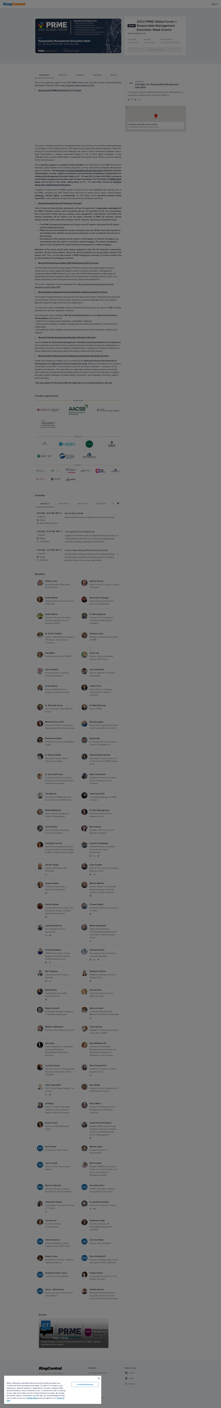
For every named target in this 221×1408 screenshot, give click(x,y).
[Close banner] (99, 1378)
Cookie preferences (85, 1384)
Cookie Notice (32, 1398)
